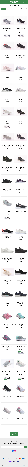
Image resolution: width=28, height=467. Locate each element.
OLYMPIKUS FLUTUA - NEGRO (7, 168)
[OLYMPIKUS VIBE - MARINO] (20, 294)
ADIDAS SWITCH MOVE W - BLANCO (20, 397)
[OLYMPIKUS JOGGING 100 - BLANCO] (7, 250)
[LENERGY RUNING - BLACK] (8, 35)
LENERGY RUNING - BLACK (20, 29)
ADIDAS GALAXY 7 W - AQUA (20, 325)
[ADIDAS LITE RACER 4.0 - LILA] (20, 180)
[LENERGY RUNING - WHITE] (22, 35)
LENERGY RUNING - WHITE (20, 372)
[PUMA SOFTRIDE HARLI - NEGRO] (20, 111)
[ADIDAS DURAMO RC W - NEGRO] (7, 316)
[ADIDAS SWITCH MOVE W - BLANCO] (20, 388)
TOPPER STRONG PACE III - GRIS (7, 146)
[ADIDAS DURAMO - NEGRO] (7, 180)
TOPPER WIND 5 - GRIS (20, 211)
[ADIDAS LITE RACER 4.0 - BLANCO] (20, 410)
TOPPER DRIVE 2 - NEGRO (7, 237)
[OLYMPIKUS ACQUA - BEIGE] (7, 272)
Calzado (9, 11)
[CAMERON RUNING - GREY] (7, 202)
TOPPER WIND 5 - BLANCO (21, 237)
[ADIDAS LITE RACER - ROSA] (7, 410)
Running (15, 11)
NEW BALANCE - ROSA (7, 76)
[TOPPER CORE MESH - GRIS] (20, 137)
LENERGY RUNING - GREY (7, 29)
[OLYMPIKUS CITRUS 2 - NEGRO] (20, 159)
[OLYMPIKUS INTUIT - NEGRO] (20, 272)
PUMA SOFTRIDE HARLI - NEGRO (20, 120)
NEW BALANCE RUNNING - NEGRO (20, 54)
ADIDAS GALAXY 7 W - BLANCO (20, 76)
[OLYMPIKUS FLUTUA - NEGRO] (7, 159)
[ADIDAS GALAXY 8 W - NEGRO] (7, 89)
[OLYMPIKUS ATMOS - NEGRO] (20, 250)
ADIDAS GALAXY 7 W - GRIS (7, 347)
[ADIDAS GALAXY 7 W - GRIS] (7, 338)
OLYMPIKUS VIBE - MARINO (21, 303)
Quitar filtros (21, 11)
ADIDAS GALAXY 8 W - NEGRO (7, 98)
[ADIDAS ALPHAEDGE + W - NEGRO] (7, 388)
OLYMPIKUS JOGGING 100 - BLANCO (7, 259)
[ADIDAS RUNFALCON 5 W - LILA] (20, 89)
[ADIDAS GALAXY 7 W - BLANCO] (20, 67)
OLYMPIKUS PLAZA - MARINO (7, 303)
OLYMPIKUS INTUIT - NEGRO (21, 281)
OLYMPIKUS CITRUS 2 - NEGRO (21, 168)
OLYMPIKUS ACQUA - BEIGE (7, 281)
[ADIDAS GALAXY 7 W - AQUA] (20, 316)
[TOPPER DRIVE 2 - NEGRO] (7, 228)
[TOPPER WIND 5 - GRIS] (20, 202)
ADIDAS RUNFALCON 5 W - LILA (21, 98)
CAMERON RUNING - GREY (7, 212)
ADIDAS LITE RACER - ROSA (7, 419)
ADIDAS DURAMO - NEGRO (7, 190)
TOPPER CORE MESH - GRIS (21, 146)
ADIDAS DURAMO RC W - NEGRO (7, 325)
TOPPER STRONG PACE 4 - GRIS (7, 54)
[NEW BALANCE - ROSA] (7, 67)
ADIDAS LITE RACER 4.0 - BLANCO (20, 419)
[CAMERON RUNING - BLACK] (8, 217)
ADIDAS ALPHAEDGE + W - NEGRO (7, 397)
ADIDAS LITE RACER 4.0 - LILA (20, 190)
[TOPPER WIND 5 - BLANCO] (20, 228)
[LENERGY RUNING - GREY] (7, 20)
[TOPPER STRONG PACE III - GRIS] (7, 137)
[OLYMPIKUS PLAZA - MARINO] (7, 294)
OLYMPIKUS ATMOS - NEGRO (21, 259)
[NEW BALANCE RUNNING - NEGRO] (20, 45)
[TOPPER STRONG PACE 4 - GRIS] (7, 45)
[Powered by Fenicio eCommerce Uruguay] (25, 465)
